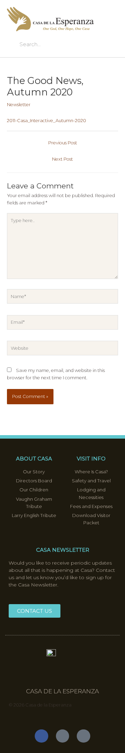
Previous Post (62, 142)
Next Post (62, 159)
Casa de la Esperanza (62, 691)
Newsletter (19, 104)
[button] (111, 23)
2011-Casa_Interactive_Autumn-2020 (46, 120)
